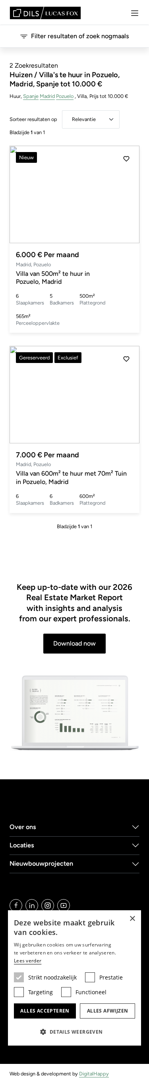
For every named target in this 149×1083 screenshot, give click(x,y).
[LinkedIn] (31, 905)
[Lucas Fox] (45, 13)
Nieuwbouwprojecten (41, 863)
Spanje (31, 96)
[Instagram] (47, 905)
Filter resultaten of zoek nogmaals (80, 36)
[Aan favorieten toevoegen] (126, 159)
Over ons (23, 827)
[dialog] (74, 978)
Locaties (22, 845)
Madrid (47, 96)
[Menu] (134, 13)
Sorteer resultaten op (33, 119)
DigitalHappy (94, 1074)
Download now (74, 643)
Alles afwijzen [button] (107, 1010)
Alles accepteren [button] (44, 1010)
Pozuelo (65, 96)
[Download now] (74, 713)
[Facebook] (16, 905)
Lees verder (27, 960)
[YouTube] (63, 905)
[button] (126, 194)
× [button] (132, 919)
